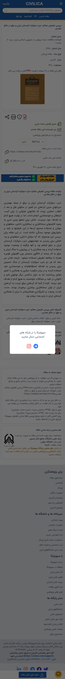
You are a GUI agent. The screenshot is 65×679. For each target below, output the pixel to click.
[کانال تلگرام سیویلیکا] (35, 346)
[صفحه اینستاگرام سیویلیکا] (29, 346)
